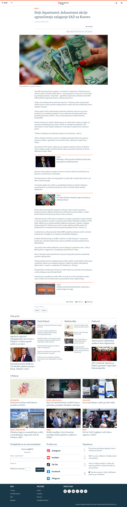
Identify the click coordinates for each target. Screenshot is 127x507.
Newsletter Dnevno (42, 500)
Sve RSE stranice (15, 494)
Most (84, 430)
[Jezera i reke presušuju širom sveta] (69, 334)
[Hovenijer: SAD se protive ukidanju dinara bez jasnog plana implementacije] (45, 161)
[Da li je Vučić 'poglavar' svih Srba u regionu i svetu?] (100, 418)
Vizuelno (39, 494)
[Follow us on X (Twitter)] (69, 491)
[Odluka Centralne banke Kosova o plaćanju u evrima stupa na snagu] (45, 289)
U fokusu (14, 376)
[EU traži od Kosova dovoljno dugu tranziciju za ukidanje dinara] (45, 199)
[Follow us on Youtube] (73, 491)
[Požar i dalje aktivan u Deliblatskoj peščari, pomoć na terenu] (69, 341)
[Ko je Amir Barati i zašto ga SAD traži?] (100, 388)
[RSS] (81, 491)
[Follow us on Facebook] (65, 491)
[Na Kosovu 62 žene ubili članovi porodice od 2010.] (69, 326)
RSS (11, 497)
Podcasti (96, 321)
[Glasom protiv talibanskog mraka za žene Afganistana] (104, 331)
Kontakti (12, 500)
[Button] (89, 27)
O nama (12, 490)
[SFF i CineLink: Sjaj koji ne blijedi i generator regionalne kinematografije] (104, 354)
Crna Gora (86, 400)
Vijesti (36, 8)
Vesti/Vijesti (43, 321)
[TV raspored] (85, 491)
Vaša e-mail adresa (17, 456)
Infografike (14, 400)
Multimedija (70, 321)
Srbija (48, 430)
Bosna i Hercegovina (54, 400)
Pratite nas (40, 469)
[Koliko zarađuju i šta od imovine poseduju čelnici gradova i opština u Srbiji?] (63, 418)
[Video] (121, 3)
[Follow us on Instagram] (77, 491)
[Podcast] (116, 3)
